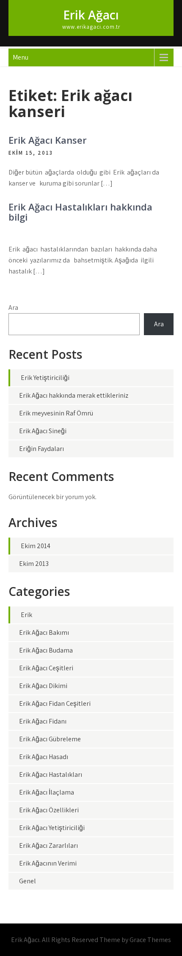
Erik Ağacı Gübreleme (50, 739)
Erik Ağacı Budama (46, 650)
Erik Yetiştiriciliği (45, 377)
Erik (26, 614)
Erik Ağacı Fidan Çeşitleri (55, 703)
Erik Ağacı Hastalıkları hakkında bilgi (80, 211)
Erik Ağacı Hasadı (43, 756)
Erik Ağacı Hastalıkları (50, 774)
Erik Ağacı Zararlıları (48, 845)
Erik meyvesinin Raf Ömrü (56, 413)
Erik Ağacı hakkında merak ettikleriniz (73, 395)
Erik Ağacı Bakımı (44, 632)
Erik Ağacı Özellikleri (49, 810)
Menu (20, 57)
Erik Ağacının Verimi (48, 863)
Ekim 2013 (34, 563)
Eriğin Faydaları (41, 448)
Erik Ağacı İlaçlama (46, 792)
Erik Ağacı (91, 15)
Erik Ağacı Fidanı (42, 721)
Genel (27, 881)
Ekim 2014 (35, 545)
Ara (13, 307)
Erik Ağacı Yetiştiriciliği (52, 827)
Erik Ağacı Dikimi (43, 685)
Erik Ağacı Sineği (42, 430)
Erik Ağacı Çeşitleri (46, 668)
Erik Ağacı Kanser (47, 140)
